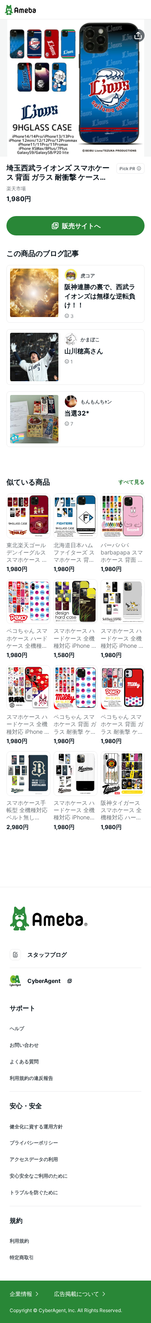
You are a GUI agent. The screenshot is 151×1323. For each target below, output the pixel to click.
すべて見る (131, 482)
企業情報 (21, 1293)
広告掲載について (76, 1293)
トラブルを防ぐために (34, 1192)
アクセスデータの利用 (34, 1159)
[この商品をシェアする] (138, 35)
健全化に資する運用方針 (36, 1127)
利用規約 (19, 1241)
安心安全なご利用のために (39, 1176)
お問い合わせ (24, 1045)
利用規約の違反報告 (31, 1078)
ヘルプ (17, 1028)
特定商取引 (22, 1257)
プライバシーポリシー (34, 1143)
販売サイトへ (81, 226)
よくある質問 (24, 1061)
